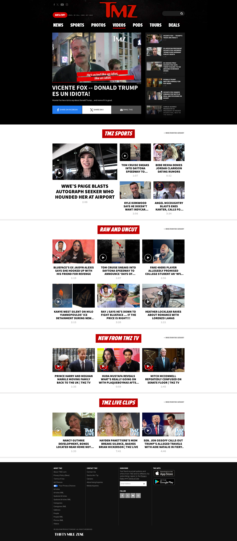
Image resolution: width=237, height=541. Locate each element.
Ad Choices (58, 482)
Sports (77, 25)
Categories (58, 503)
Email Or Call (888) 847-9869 (81, 15)
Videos (119, 25)
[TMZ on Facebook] (54, 4)
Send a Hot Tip (92, 475)
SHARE (98, 109)
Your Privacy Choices (66, 486)
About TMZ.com (60, 472)
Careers (90, 479)
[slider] (96, 82)
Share (69, 109)
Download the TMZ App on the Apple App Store (164, 473)
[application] (96, 58)
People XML (58, 517)
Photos (98, 25)
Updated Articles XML (62, 500)
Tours (155, 25)
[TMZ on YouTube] (132, 495)
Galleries (57, 510)
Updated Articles (60, 496)
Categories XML (60, 506)
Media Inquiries (93, 486)
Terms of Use (59, 479)
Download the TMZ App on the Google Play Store (164, 482)
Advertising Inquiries (95, 482)
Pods (138, 25)
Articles (57, 489)
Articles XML (59, 493)
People (56, 513)
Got (60, 15)
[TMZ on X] (58, 4)
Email (128, 109)
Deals (174, 25)
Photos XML (58, 520)
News (58, 25)
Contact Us (91, 472)
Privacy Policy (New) (61, 475)
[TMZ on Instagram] (67, 4)
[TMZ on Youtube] (62, 4)
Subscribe (144, 483)
